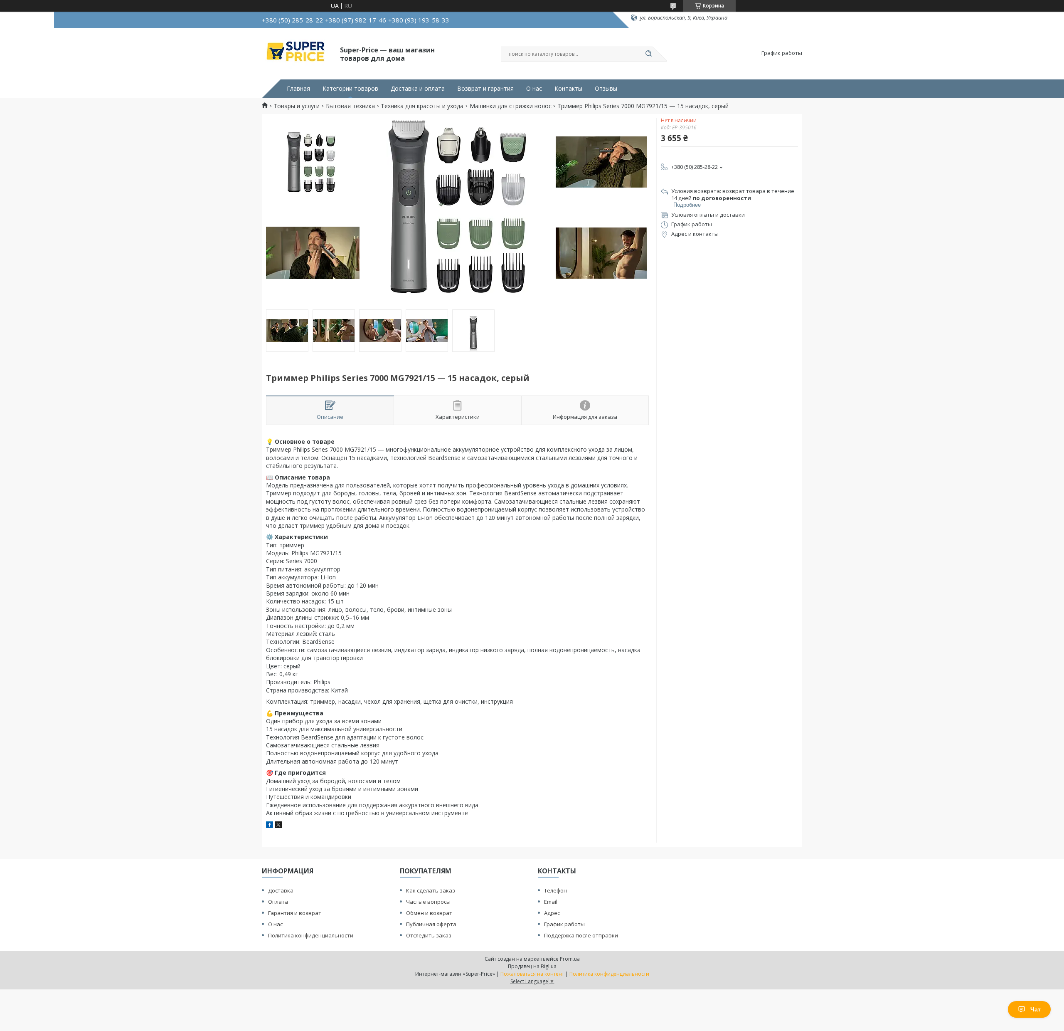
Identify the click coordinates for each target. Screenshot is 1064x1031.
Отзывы (606, 88)
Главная (298, 88)
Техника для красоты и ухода (422, 106)
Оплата (278, 901)
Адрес (552, 913)
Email (550, 901)
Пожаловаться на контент (532, 973)
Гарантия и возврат (294, 913)
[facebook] (269, 826)
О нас (534, 88)
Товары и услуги (296, 106)
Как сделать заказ (430, 890)
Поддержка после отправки (581, 935)
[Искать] (648, 54)
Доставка (280, 890)
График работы (564, 924)
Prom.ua (570, 958)
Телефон (555, 890)
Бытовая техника (350, 106)
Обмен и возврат (429, 913)
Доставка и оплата (418, 88)
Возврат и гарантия (485, 88)
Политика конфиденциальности (310, 935)
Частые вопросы (428, 901)
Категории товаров (350, 88)
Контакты (568, 88)
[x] (278, 826)
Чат (1035, 1009)
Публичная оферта (431, 924)
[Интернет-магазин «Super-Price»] (297, 53)
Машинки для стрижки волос (511, 106)
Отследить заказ (428, 935)
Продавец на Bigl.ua (532, 966)
